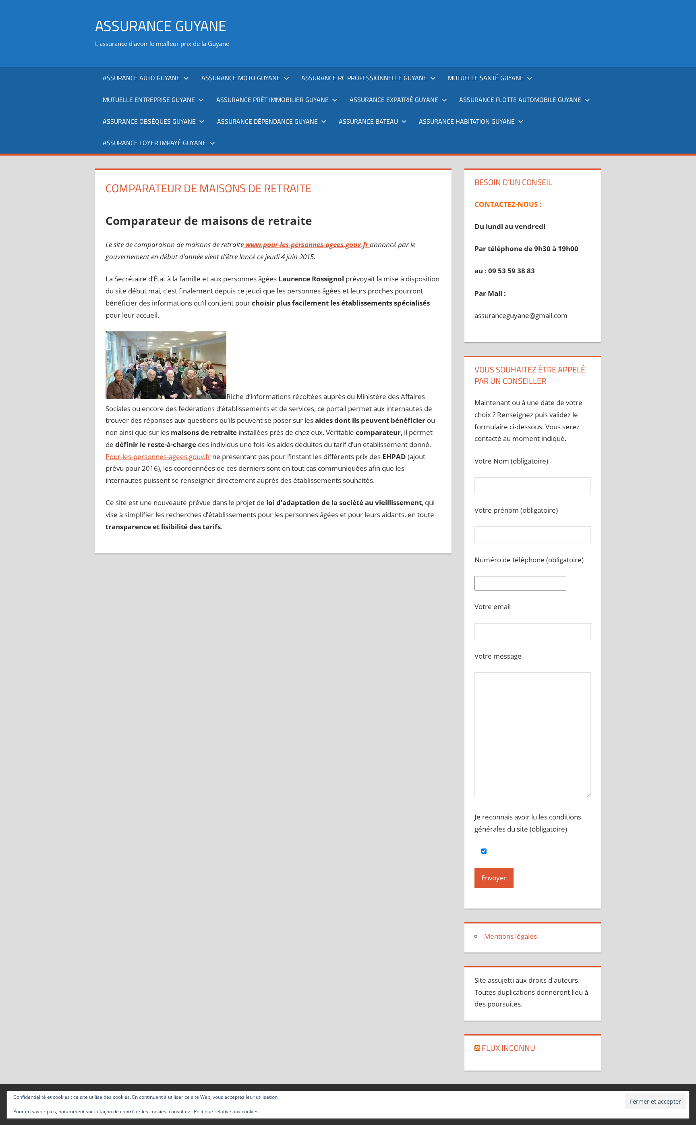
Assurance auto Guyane (141, 78)
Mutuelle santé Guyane (486, 78)
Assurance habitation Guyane (467, 121)
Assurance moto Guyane (240, 78)
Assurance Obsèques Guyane (149, 121)
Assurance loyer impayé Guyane (154, 143)
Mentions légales (510, 936)
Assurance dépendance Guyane (267, 121)
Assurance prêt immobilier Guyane (272, 99)
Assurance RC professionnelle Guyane (364, 78)
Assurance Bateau (368, 121)
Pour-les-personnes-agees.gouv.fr (158, 456)
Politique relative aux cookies (226, 1111)
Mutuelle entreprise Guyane (149, 99)
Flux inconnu (508, 1048)
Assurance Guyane (160, 26)
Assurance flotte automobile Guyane (520, 99)
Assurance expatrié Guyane (394, 99)
